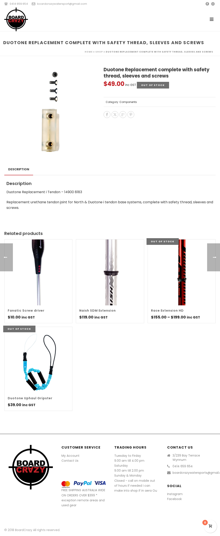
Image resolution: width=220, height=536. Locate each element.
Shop (99, 51)
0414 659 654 (19, 4)
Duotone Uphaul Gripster (30, 398)
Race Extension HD (167, 310)
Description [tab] (18, 169)
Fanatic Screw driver (26, 310)
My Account (70, 456)
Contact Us (69, 460)
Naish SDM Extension (97, 310)
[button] (86, 75)
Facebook (174, 499)
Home (89, 51)
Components (128, 102)
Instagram (175, 494)
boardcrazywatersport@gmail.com (62, 4)
